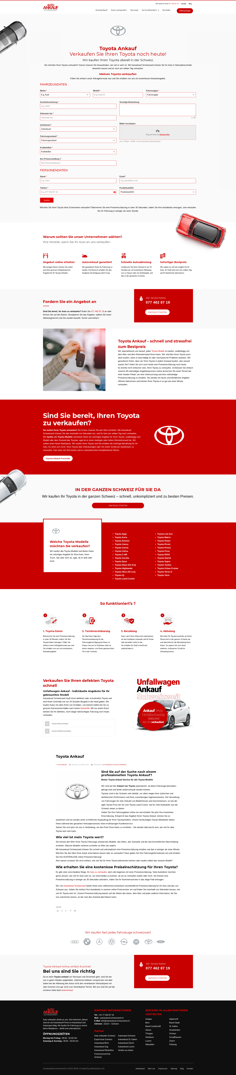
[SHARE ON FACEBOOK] (62, 911)
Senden (47, 200)
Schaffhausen (175, 1037)
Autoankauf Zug (101, 1047)
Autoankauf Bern (101, 1043)
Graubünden (174, 1030)
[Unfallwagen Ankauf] (163, 705)
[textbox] (62, 94)
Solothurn (149, 1037)
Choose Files (165, 134)
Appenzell (173, 1019)
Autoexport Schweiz (126, 1036)
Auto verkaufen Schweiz (104, 1036)
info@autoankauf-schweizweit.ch (115, 1021)
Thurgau (149, 1033)
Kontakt (183, 3)
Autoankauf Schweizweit (74, 886)
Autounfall (84, 708)
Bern (147, 1023)
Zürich (172, 1041)
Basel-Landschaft (153, 1026)
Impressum (162, 1068)
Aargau (148, 1019)
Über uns (151, 1068)
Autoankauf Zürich (126, 1043)
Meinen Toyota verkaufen (118, 74)
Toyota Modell (158, 351)
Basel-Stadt (174, 1023)
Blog (190, 3)
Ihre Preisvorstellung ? (50, 159)
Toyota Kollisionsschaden (61, 731)
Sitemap (173, 1068)
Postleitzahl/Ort (126, 188)
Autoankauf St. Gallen (127, 1039)
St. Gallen (173, 1026)
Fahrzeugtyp (152, 91)
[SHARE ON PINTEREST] (70, 911)
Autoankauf (62, 764)
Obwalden (149, 1044)
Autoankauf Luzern (126, 1047)
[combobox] (65, 94)
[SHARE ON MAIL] (75, 911)
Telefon (44, 188)
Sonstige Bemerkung (129, 102)
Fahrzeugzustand (49, 136)
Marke (43, 91)
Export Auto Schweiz (103, 1039)
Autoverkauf (67, 990)
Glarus (148, 1030)
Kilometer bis (47, 114)
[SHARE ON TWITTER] (57, 911)
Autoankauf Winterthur (104, 1050)
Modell (96, 91)
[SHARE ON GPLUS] (66, 911)
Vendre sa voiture (125, 1050)
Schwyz (172, 1033)
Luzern (148, 1041)
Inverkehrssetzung (49, 102)
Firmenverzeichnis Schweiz (102, 1055)
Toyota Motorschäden (60, 724)
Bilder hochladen (127, 124)
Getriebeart (46, 125)
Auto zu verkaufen (98, 872)
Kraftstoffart (46, 148)
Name (43, 176)
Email (122, 176)
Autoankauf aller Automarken (114, 764)
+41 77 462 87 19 (106, 1015)
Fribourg (173, 1044)
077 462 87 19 (174, 4)
